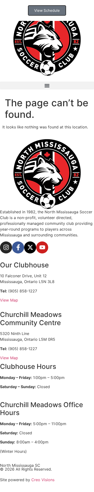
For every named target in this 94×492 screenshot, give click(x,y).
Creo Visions (42, 479)
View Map (9, 300)
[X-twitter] (30, 247)
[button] (47, 85)
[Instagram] (6, 247)
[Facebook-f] (18, 247)
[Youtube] (42, 247)
